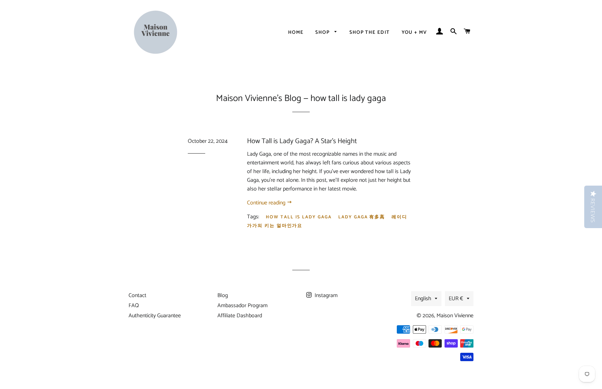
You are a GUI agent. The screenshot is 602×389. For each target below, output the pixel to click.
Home (296, 33)
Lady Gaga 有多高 (361, 217)
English (423, 298)
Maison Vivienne (455, 315)
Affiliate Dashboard (239, 315)
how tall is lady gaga (299, 217)
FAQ (134, 305)
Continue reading (267, 203)
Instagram (325, 295)
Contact (137, 295)
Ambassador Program (242, 305)
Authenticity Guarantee (155, 315)
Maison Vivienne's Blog (258, 98)
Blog (222, 295)
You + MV (414, 33)
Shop (323, 33)
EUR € (456, 298)
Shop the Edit (369, 33)
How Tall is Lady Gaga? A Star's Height (302, 141)
